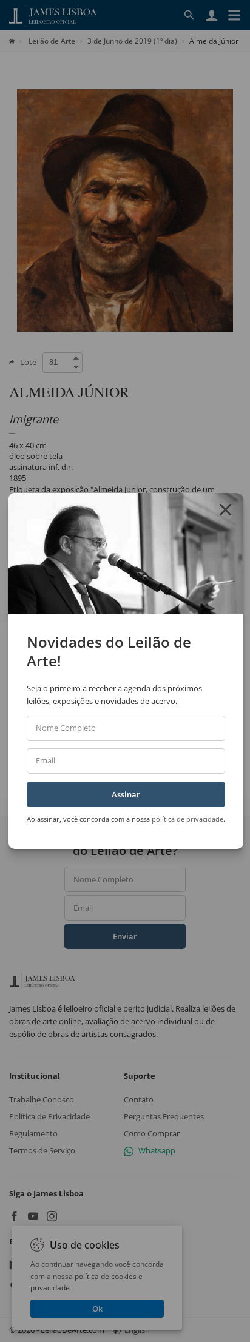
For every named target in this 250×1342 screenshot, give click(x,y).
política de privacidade (187, 819)
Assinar (126, 794)
